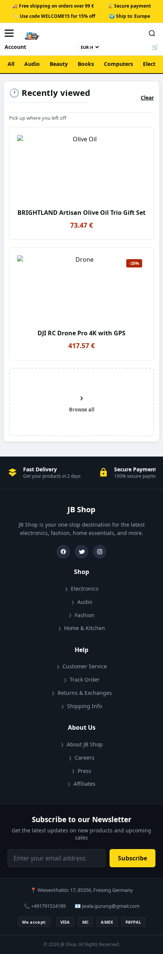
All (11, 63)
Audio (32, 63)
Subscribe (132, 858)
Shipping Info (84, 706)
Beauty (59, 63)
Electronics (85, 588)
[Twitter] (81, 551)
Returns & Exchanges (85, 692)
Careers (84, 757)
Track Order (85, 679)
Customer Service (85, 666)
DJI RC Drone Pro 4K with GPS (81, 333)
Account (15, 46)
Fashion (84, 615)
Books (86, 63)
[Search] (152, 33)
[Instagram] (100, 551)
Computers (118, 63)
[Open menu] (11, 33)
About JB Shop (85, 744)
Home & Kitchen (84, 628)
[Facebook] (63, 551)
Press (84, 770)
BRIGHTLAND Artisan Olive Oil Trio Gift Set (81, 213)
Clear (147, 97)
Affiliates (85, 783)
